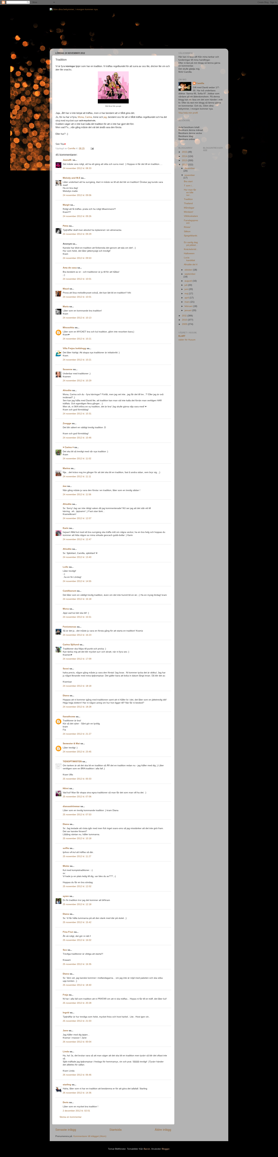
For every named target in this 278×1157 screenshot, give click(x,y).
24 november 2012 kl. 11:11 (77, 476)
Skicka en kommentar (71, 1117)
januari (188, 310)
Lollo (65, 567)
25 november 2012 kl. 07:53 (77, 814)
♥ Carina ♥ (68, 447)
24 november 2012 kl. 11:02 (77, 458)
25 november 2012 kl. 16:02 (77, 940)
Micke (66, 866)
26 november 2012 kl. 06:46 (77, 1075)
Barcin (147, 1149)
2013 (185, 160)
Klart (181, 336)
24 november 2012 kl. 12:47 (77, 539)
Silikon (187, 231)
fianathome (69, 716)
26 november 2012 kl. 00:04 (77, 1042)
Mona (81, 117)
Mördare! (188, 212)
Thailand (188, 203)
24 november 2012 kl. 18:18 (77, 686)
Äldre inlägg (163, 1129)
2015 (185, 152)
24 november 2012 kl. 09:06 (77, 195)
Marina (66, 468)
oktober (189, 270)
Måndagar (189, 208)
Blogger (165, 1149)
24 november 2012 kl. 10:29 (77, 380)
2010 (185, 320)
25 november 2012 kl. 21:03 (77, 1021)
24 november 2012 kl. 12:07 (77, 518)
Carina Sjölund (71, 644)
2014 (185, 156)
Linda (66, 1051)
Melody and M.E (71, 178)
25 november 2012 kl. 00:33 (77, 779)
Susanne (67, 369)
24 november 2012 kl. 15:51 (77, 617)
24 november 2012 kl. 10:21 (77, 339)
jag (105, 117)
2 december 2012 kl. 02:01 (76, 1111)
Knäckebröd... (191, 249)
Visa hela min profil (188, 113)
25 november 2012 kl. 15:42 (77, 922)
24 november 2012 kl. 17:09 (77, 659)
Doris (66, 1102)
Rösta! (187, 227)
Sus (65, 950)
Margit (66, 205)
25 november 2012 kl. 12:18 (77, 904)
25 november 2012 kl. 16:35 (77, 964)
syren (66, 896)
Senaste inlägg (65, 1129)
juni (187, 289)
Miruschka (68, 327)
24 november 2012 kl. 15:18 (77, 599)
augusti (189, 281)
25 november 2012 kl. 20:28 (77, 1003)
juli (186, 285)
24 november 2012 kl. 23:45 (77, 751)
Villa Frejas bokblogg (74, 348)
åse (65, 486)
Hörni (66, 788)
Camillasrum (69, 591)
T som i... (188, 185)
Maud (66, 289)
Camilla (200, 83)
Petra (65, 226)
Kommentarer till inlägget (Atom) (89, 1136)
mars (187, 302)
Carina (88, 117)
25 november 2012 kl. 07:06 (77, 796)
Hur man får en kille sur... (190, 192)
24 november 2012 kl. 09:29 (77, 234)
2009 (185, 324)
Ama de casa (70, 268)
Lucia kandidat (189, 258)
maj (187, 293)
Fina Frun (68, 932)
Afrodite (67, 390)
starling (67, 1084)
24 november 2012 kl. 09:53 (77, 258)
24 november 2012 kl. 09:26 (77, 216)
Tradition (188, 199)
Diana (66, 695)
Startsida (115, 1129)
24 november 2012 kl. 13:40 (77, 557)
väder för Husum (186, 340)
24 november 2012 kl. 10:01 (77, 279)
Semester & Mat (71, 743)
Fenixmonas (69, 627)
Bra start (188, 181)
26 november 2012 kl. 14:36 (77, 1093)
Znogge (67, 423)
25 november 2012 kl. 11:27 (77, 856)
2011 (184, 315)
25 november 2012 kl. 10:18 (77, 838)
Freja (65, 995)
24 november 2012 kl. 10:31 (77, 413)
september (190, 274)
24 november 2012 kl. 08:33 (77, 168)
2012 (185, 164)
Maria (66, 306)
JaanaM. (67, 160)
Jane (65, 1030)
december (190, 168)
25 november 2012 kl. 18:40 (77, 985)
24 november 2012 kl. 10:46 (77, 438)
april (187, 298)
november (190, 175)
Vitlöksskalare (191, 216)
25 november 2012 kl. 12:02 (77, 886)
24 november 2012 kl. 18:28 (77, 707)
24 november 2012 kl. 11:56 (77, 494)
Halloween (189, 253)
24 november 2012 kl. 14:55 (77, 581)
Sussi (66, 668)
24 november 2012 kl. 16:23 (77, 635)
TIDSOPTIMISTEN (72, 761)
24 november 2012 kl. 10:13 (77, 318)
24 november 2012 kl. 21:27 (77, 734)
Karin (66, 528)
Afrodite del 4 (190, 264)
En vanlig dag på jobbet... (191, 243)
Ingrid (66, 1012)
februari (189, 306)
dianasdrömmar (71, 806)
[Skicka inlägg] (92, 148)
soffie (66, 848)
